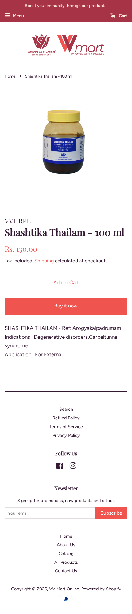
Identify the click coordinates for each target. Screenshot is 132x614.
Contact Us (66, 571)
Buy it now (66, 306)
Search (66, 409)
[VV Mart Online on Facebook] (59, 467)
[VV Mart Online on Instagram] (72, 467)
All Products (66, 562)
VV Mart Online (64, 589)
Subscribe (111, 513)
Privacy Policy (66, 435)
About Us (66, 544)
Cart (122, 15)
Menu (18, 15)
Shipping (44, 261)
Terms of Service (66, 426)
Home (10, 76)
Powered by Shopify (101, 589)
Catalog (66, 553)
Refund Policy (66, 418)
